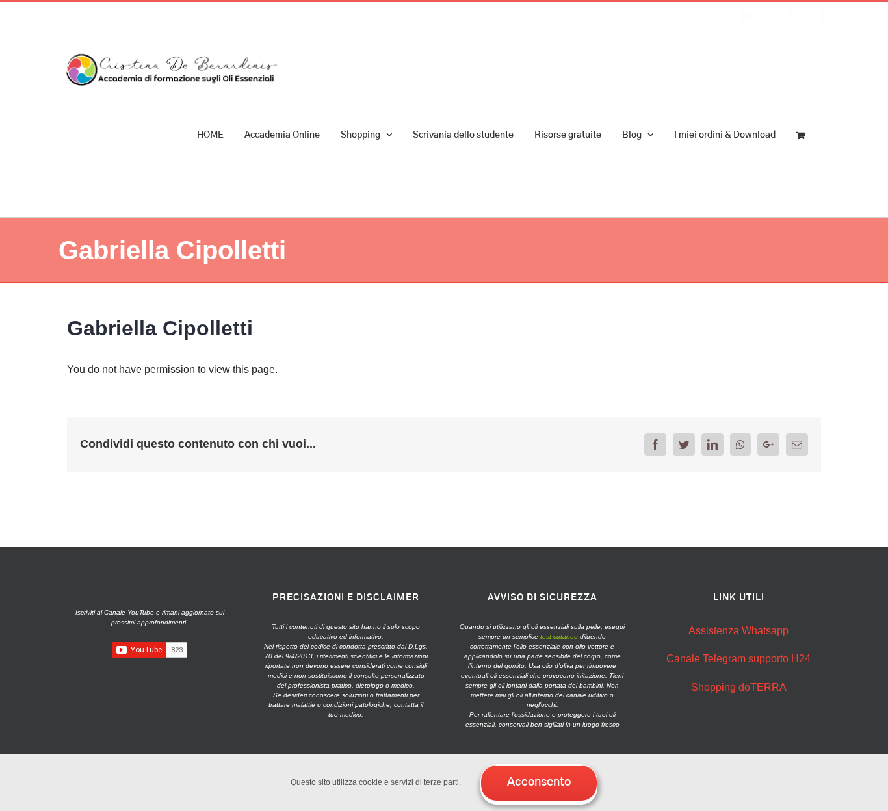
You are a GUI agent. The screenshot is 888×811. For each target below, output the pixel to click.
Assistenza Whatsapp (738, 630)
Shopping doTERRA (739, 687)
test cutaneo (559, 636)
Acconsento (539, 782)
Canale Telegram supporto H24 (738, 658)
